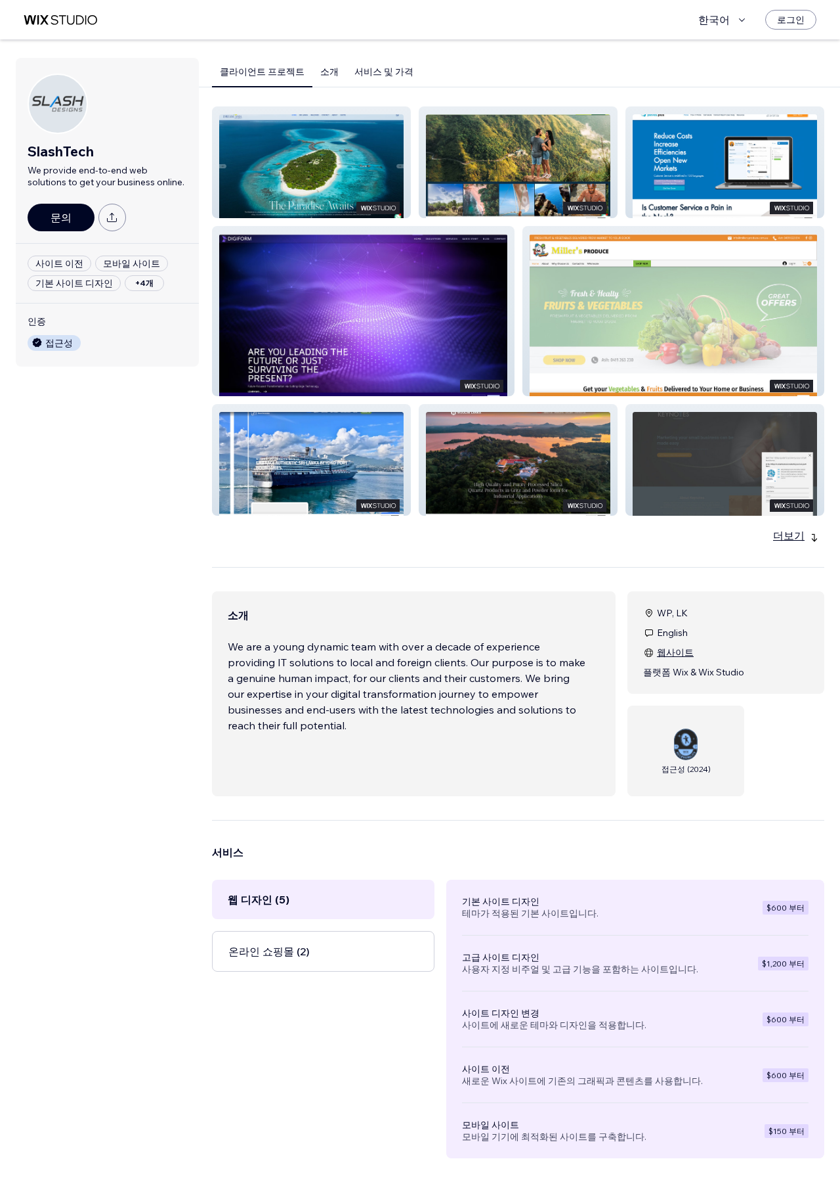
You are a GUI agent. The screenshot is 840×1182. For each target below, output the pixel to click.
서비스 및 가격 (383, 72)
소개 (329, 72)
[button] (311, 162)
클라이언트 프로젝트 (262, 72)
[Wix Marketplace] (60, 20)
